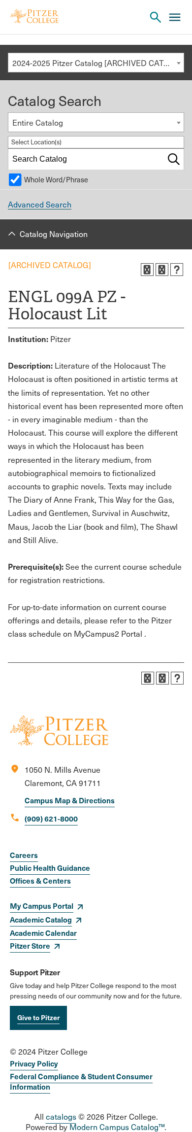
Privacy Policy (34, 1063)
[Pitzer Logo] (34, 17)
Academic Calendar (43, 932)
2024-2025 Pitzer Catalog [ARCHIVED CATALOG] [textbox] (98, 63)
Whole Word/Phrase (56, 179)
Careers (24, 855)
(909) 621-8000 (51, 818)
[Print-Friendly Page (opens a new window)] (162, 269)
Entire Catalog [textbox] (37, 122)
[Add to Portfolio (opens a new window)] (147, 269)
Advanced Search (39, 204)
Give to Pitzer (38, 1017)
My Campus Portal (41, 905)
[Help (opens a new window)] (176, 269)
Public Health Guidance (50, 867)
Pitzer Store (30, 945)
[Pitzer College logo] (59, 743)
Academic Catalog (41, 919)
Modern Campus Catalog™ (116, 1127)
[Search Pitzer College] (155, 17)
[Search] (173, 159)
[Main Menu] (174, 17)
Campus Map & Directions (70, 800)
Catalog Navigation (54, 234)
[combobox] (96, 62)
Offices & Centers (40, 880)
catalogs (61, 1116)
